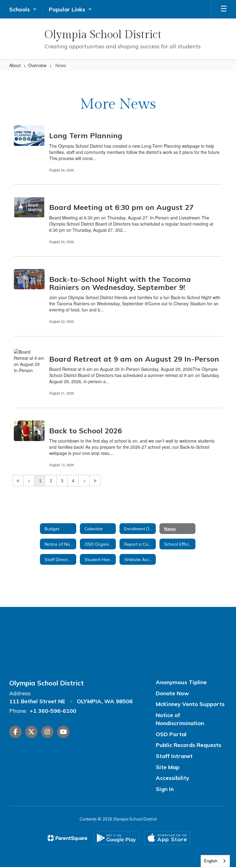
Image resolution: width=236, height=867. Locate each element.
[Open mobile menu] (223, 9)
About (15, 65)
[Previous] (29, 480)
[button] (23, 9)
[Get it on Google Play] (116, 838)
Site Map (167, 767)
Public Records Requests (188, 745)
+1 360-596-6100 (53, 710)
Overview (37, 65)
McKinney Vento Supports (190, 704)
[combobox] (215, 861)
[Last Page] (95, 480)
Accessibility (172, 777)
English (210, 861)
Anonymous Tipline (181, 682)
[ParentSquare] (67, 838)
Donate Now (172, 693)
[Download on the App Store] (167, 838)
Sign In (165, 789)
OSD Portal (171, 734)
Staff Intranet (174, 756)
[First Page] (18, 480)
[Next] (84, 480)
